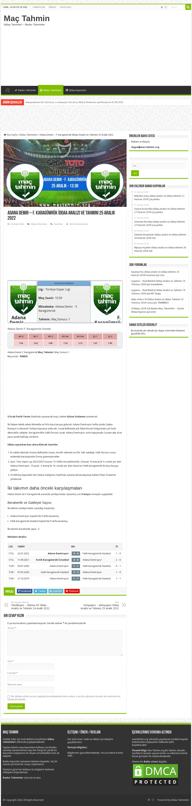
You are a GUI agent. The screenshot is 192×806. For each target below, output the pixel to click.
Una (162, 275)
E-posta (13, 673)
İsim (11, 661)
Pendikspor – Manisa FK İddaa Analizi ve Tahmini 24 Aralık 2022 (30, 605)
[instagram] (165, 7)
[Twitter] (162, 7)
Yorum (12, 628)
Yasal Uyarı (65, 7)
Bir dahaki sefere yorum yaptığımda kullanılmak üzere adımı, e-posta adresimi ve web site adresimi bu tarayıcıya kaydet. (64, 698)
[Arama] (188, 7)
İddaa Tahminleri (52, 90)
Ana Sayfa (8, 90)
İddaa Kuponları (77, 90)
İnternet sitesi (15, 684)
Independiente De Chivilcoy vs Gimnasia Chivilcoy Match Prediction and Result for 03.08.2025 (74, 102)
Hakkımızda (39, 7)
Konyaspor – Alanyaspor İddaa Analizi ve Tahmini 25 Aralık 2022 (100, 605)
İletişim (52, 7)
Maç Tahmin (27, 18)
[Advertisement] (96, 54)
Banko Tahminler (27, 90)
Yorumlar (58, 224)
